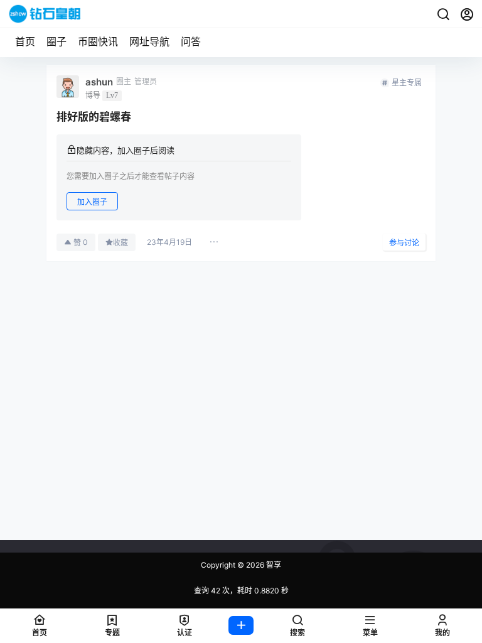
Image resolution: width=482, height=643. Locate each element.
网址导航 (149, 41)
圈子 (56, 41)
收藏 (120, 242)
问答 (191, 41)
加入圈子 (92, 202)
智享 (272, 565)
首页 (25, 41)
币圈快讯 (98, 41)
